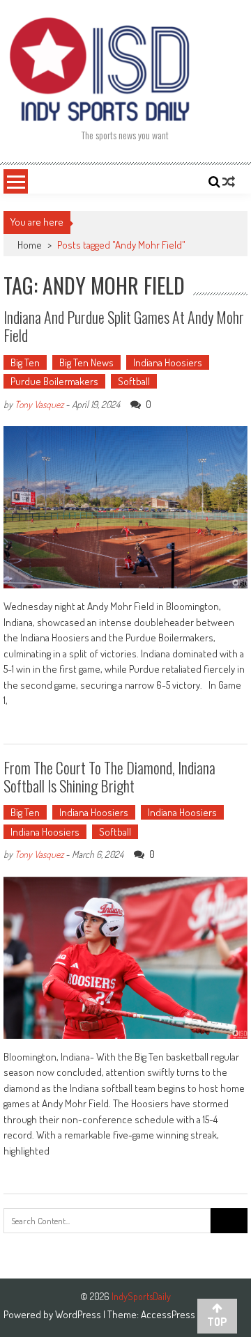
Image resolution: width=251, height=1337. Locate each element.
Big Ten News (86, 362)
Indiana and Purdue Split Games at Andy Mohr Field (123, 326)
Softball (134, 381)
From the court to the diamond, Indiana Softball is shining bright (109, 776)
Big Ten (25, 362)
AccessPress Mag (177, 1314)
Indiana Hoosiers (167, 362)
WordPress (79, 1314)
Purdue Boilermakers (54, 381)
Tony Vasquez (39, 404)
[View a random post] (228, 181)
